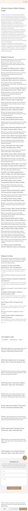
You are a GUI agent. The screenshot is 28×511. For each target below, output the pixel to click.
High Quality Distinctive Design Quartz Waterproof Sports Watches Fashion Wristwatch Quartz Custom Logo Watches (14, 109)
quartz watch (8, 14)
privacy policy (4, 505)
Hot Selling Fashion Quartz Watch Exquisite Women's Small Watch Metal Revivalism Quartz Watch (12, 200)
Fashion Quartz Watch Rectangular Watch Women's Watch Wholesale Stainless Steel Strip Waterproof (14, 137)
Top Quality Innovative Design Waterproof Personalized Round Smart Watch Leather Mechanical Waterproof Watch (14, 89)
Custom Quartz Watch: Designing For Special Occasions (12, 316)
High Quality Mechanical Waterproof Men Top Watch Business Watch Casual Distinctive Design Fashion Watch (13, 128)
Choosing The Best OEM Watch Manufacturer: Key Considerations (11, 266)
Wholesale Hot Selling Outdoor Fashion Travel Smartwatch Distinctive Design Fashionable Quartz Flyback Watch (13, 69)
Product (21, 339)
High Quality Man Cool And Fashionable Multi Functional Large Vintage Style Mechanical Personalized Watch (13, 99)
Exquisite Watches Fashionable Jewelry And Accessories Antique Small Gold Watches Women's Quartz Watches (13, 191)
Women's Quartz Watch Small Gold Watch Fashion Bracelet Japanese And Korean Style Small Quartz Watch (13, 209)
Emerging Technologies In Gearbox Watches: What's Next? (11, 293)
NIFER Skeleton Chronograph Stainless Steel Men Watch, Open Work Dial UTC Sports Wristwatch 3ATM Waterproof (13, 452)
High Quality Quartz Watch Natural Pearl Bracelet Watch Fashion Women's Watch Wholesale (13, 155)
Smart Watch (5, 339)
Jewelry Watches (13, 339)
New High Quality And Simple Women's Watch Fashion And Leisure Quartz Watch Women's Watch (13, 236)
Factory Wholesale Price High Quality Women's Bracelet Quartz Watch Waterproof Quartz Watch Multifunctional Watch (13, 147)
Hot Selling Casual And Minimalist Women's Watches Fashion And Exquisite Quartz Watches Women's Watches (13, 246)
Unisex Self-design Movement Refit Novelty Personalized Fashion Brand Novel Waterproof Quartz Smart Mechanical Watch (12, 118)
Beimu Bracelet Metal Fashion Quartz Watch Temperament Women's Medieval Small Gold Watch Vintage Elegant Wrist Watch (13, 219)
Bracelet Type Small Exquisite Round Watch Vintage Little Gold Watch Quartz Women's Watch (13, 173)
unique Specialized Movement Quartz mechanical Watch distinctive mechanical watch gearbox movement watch (13, 79)
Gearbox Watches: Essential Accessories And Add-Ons (13, 280)
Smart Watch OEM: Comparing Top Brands (12, 303)
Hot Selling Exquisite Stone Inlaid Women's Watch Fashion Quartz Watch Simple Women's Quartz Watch (14, 228)
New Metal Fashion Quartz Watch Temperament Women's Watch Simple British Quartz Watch (12, 181)
